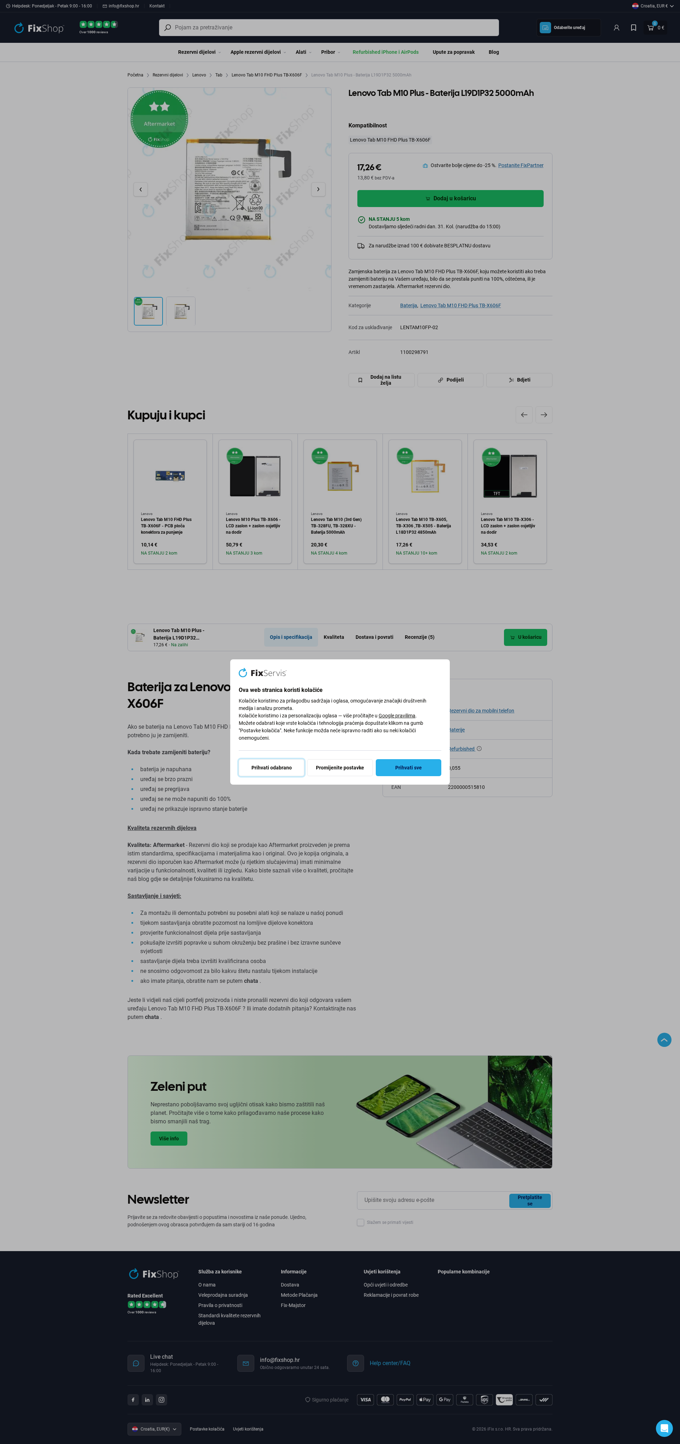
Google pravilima (397, 715)
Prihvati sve (408, 767)
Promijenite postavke (340, 767)
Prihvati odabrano (271, 767)
